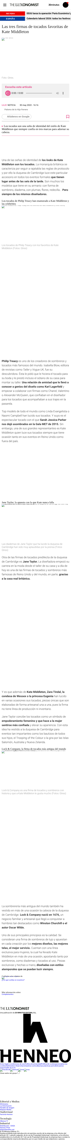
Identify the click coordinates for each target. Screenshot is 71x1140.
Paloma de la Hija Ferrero (16, 109)
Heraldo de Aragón (7, 1108)
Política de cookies (48, 1064)
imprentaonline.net (7, 1130)
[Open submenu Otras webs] (26, 1099)
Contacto (22, 1066)
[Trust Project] (10, 976)
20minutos (4, 1104)
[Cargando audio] (8, 93)
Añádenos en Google (18, 116)
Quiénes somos (31, 1066)
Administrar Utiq (12, 1066)
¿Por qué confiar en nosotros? (13, 980)
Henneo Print (5, 1128)
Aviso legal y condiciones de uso (12, 1064)
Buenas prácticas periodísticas (49, 1066)
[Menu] (4, 5)
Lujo (4, 105)
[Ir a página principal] (24, 5)
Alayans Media (5, 1110)
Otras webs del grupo (8, 1073)
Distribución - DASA (7, 1126)
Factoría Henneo (6, 1114)
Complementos (7, 994)
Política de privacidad (33, 1064)
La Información (6, 1106)
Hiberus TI (4, 1121)
